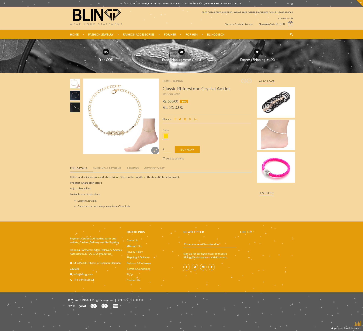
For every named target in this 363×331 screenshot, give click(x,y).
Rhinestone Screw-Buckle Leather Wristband (276, 164)
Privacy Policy (135, 251)
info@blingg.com (83, 274)
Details (277, 113)
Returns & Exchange (139, 263)
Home (167, 80)
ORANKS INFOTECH (129, 300)
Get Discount (154, 168)
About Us (132, 240)
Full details (78, 168)
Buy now (187, 149)
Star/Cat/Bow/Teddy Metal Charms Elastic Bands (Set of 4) (276, 97)
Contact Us (133, 280)
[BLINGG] (96, 17)
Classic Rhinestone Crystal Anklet (196, 88)
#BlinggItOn (134, 246)
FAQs (130, 274)
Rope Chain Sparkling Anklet (276, 133)
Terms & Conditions (138, 268)
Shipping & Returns (107, 168)
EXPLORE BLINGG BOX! (227, 3)
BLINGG (178, 80)
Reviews (133, 168)
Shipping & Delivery (138, 257)
